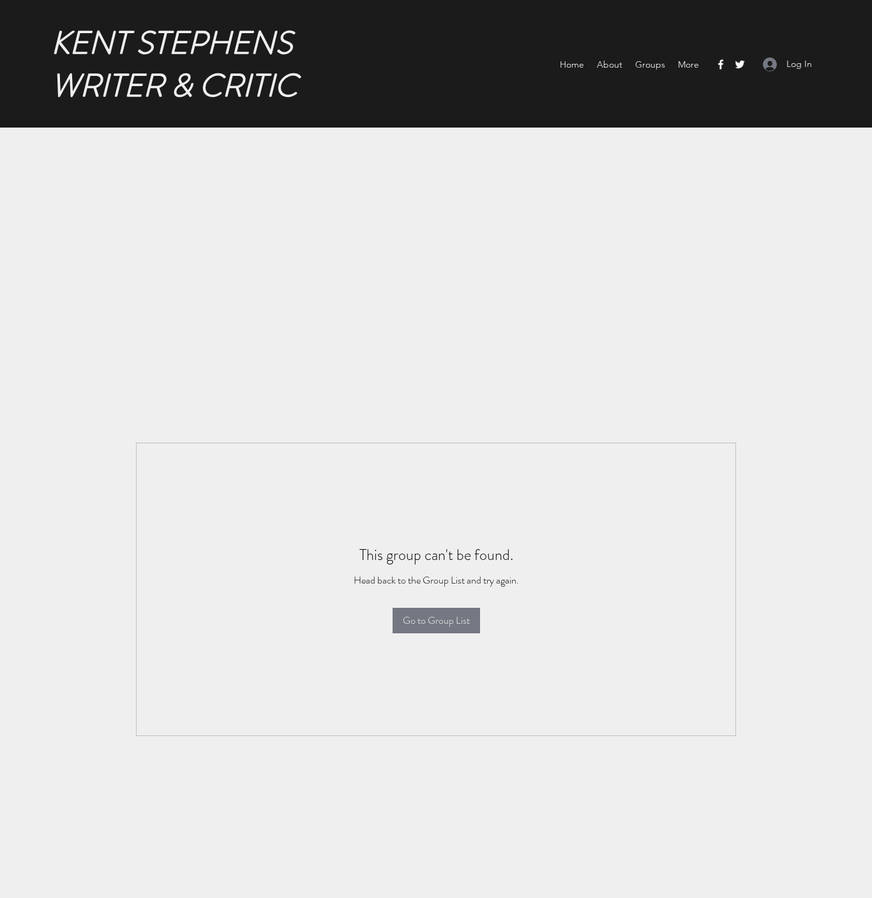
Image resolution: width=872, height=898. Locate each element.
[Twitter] (739, 64)
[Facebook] (720, 64)
